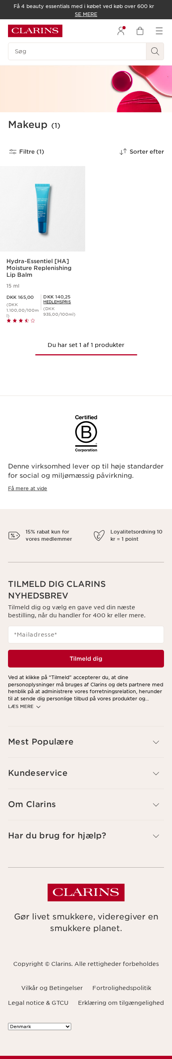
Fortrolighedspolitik (121, 1016)
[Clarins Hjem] (35, 31)
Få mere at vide (27, 488)
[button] (86, 770)
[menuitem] (121, 31)
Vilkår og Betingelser (52, 1016)
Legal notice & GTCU (38, 1030)
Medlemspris (57, 302)
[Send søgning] (155, 51)
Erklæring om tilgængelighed (121, 1030)
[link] (57, 302)
